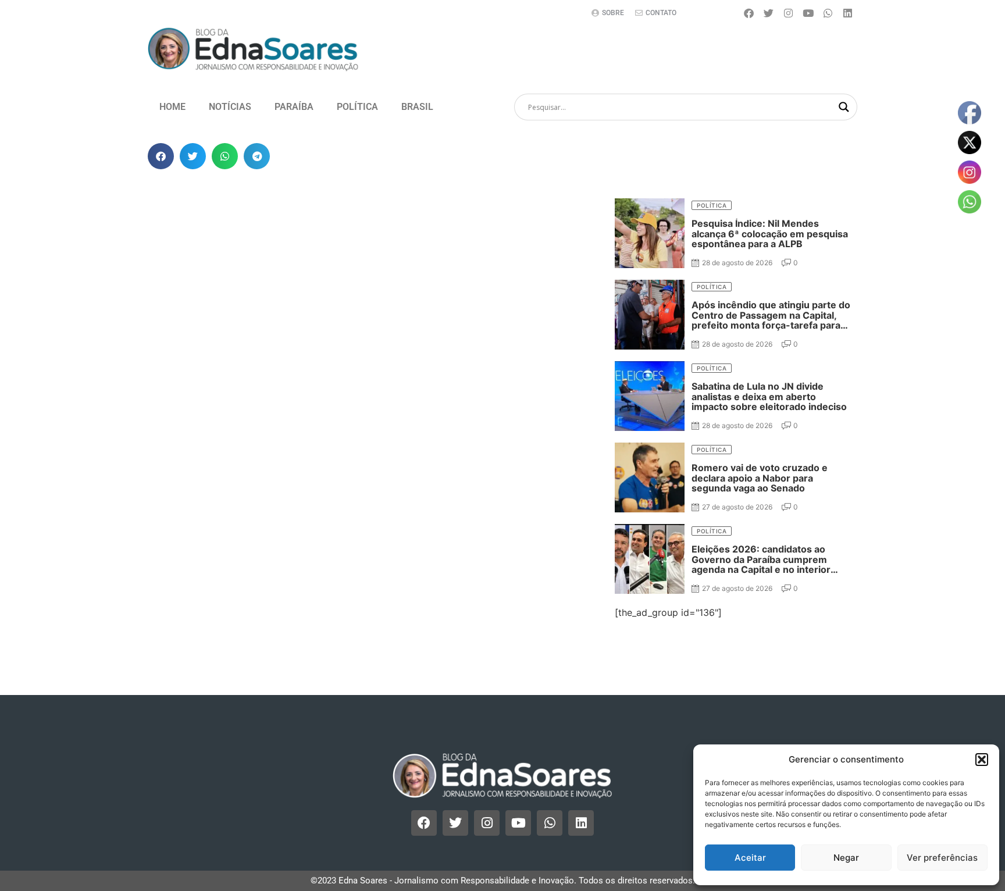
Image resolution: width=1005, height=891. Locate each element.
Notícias (230, 106)
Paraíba (294, 106)
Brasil (417, 106)
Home (172, 106)
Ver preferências (942, 857)
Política (357, 106)
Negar (846, 857)
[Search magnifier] (844, 107)
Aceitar (750, 857)
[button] (982, 759)
